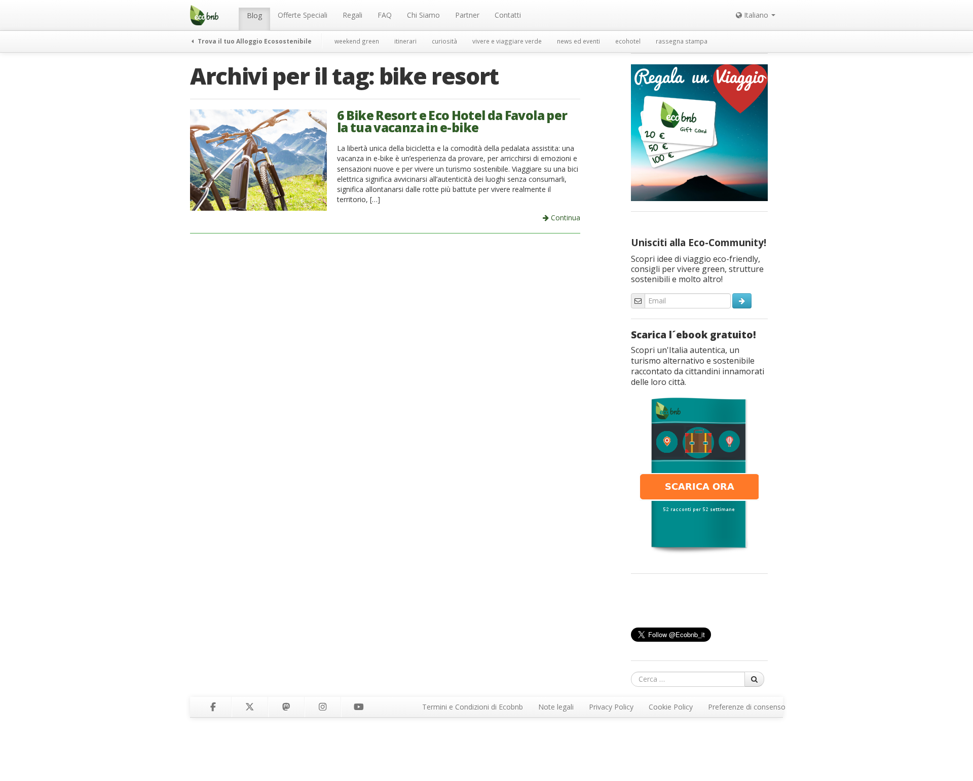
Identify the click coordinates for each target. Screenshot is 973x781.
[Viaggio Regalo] (699, 132)
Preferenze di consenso (746, 707)
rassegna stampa (681, 41)
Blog (254, 15)
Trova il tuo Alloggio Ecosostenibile (254, 41)
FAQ (385, 15)
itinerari (405, 41)
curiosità (444, 41)
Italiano (756, 15)
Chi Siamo (423, 15)
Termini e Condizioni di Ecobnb (472, 707)
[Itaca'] (699, 475)
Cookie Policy (671, 707)
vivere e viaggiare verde (507, 41)
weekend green (356, 41)
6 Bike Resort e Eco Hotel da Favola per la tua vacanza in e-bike (452, 121)
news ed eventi (578, 41)
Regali (352, 15)
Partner (467, 15)
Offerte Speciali (302, 15)
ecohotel (628, 41)
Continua (564, 217)
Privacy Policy (611, 707)
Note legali (556, 707)
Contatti (508, 15)
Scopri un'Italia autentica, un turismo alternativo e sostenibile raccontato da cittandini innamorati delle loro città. (697, 365)
